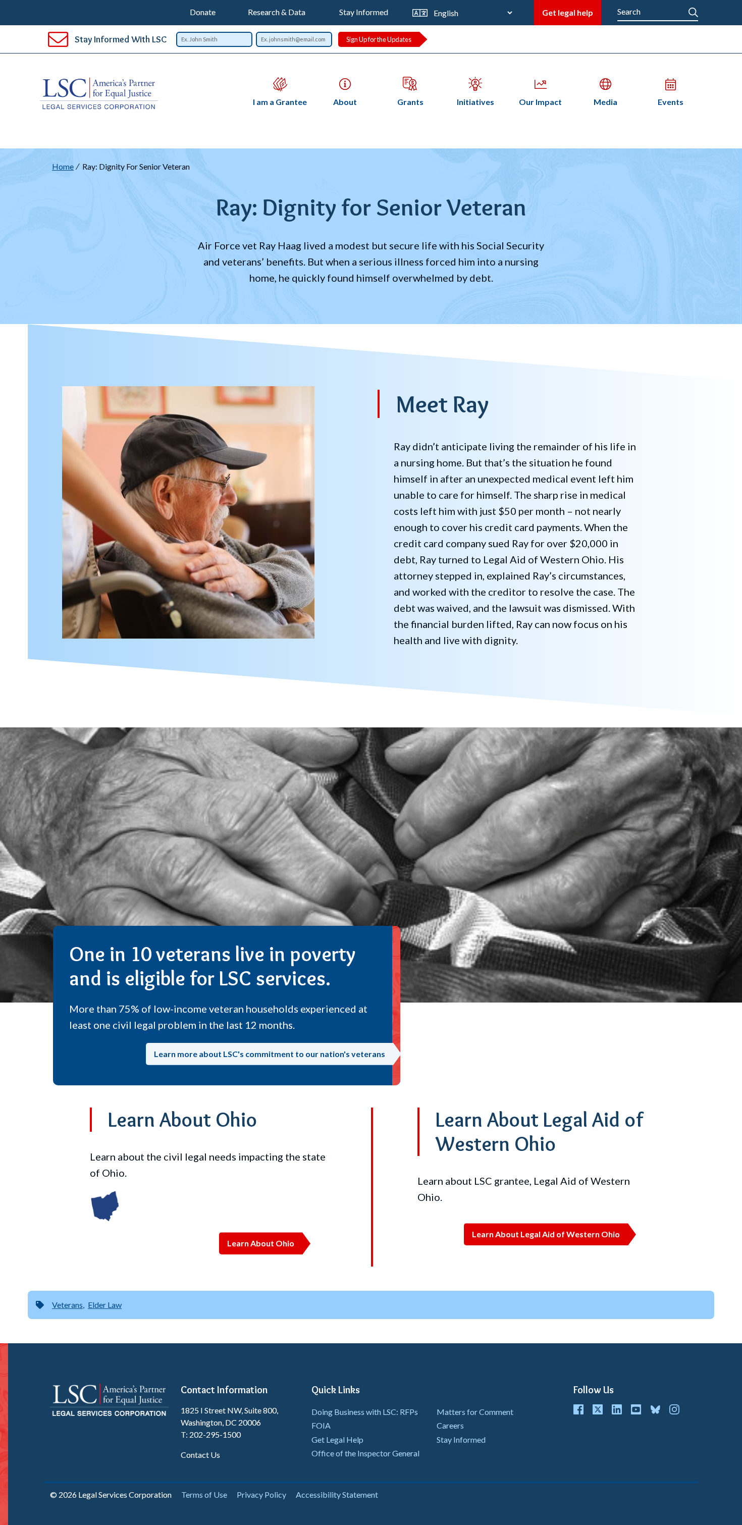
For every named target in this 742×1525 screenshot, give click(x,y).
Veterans (67, 1304)
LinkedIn (617, 1409)
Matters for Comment (475, 1411)
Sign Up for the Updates (378, 39)
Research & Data (276, 12)
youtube (636, 1409)
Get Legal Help (337, 1439)
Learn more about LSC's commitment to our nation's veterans (269, 1054)
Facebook (578, 1409)
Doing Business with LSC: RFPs (364, 1411)
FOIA (321, 1425)
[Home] (103, 93)
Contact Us (200, 1454)
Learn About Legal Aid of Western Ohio (546, 1234)
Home (63, 166)
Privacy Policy (261, 1494)
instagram (674, 1409)
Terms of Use (204, 1494)
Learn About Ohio (260, 1243)
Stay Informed (363, 12)
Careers (450, 1425)
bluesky (655, 1409)
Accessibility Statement (337, 1494)
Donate (203, 12)
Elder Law (105, 1304)
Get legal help (567, 12)
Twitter (598, 1409)
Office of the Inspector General (365, 1453)
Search (693, 10)
